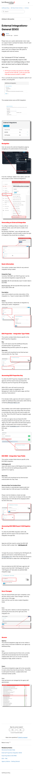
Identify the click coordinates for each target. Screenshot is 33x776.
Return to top (5, 742)
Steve (7, 33)
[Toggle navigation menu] (28, 3)
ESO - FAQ (4, 758)
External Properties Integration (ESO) (12, 752)
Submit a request (22, 737)
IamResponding (5, 8)
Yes (12, 729)
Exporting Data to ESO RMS (9, 755)
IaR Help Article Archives (17, 8)
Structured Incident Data (8, 750)
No (20, 729)
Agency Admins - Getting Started (11, 761)
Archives (27, 8)
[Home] (8, 2)
